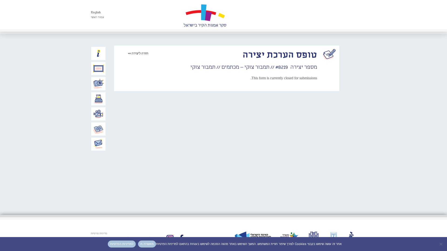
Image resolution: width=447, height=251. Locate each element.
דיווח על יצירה (98, 83)
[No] (441, 244)
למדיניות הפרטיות (121, 244)
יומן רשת (98, 98)
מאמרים (98, 128)
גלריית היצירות (98, 68)
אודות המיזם (98, 53)
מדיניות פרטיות (99, 233)
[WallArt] (205, 14)
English (96, 12)
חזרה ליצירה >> (138, 53)
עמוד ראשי (97, 17)
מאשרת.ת (147, 244)
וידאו (98, 113)
